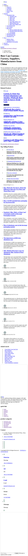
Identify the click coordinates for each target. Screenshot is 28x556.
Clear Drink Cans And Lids (11, 349)
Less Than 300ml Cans (15, 21)
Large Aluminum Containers (11, 362)
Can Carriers (10, 27)
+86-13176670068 (8, 474)
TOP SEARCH (4, 451)
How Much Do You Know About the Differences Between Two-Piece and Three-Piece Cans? (15, 189)
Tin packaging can (11, 35)
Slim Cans (12, 19)
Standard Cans (13, 16)
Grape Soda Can (9, 352)
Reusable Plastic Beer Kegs (16, 31)
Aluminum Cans (10, 15)
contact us (6, 416)
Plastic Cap (7, 360)
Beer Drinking (8, 350)
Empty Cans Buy (16, 71)
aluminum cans (7, 421)
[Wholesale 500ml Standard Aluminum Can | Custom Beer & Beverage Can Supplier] (12, 131)
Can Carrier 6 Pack (9, 353)
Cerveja (20, 70)
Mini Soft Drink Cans (10, 356)
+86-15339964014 (8, 463)
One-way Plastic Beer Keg (16, 29)
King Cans (12, 20)
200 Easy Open (8, 361)
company (6, 410)
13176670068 (7, 497)
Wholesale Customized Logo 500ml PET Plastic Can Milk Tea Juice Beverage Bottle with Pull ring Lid (15, 182)
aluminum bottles (8, 427)
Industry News (10, 39)
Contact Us (6, 44)
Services (6, 43)
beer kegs (6, 425)
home (5, 409)
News (5, 37)
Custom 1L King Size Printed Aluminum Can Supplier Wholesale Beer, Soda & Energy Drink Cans (13, 98)
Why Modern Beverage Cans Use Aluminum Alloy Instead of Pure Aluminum (14, 252)
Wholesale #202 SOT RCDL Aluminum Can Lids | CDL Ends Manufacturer (14, 153)
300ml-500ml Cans (14, 23)
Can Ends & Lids (11, 25)
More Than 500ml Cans (15, 24)
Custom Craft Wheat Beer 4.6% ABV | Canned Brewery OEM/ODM (14, 141)
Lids (24, 70)
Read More (6, 104)
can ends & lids (7, 423)
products (6, 412)
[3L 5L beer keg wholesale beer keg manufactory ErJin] (12, 173)
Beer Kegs (9, 28)
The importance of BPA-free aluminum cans (12, 238)
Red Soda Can (8, 358)
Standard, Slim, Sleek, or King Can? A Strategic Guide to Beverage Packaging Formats (15, 213)
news (5, 413)
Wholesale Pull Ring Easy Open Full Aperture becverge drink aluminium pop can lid (15, 165)
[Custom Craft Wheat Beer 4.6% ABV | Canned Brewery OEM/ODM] (5, 137)
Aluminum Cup (10, 36)
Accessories (12, 32)
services (5, 414)
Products (6, 13)
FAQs (8, 12)
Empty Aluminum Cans (6, 71)
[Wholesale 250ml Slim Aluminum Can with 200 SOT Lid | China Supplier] (7, 167)
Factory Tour (10, 11)
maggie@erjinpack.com (9, 486)
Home (5, 4)
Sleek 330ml (8, 354)
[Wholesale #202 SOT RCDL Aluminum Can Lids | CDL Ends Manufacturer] (10, 149)
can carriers (6, 424)
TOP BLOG (23, 450)
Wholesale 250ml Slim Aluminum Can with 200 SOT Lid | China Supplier (15, 170)
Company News (10, 40)
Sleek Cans (12, 17)
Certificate (9, 8)
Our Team (9, 9)
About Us (9, 7)
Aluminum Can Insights (12, 41)
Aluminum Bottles (11, 33)
